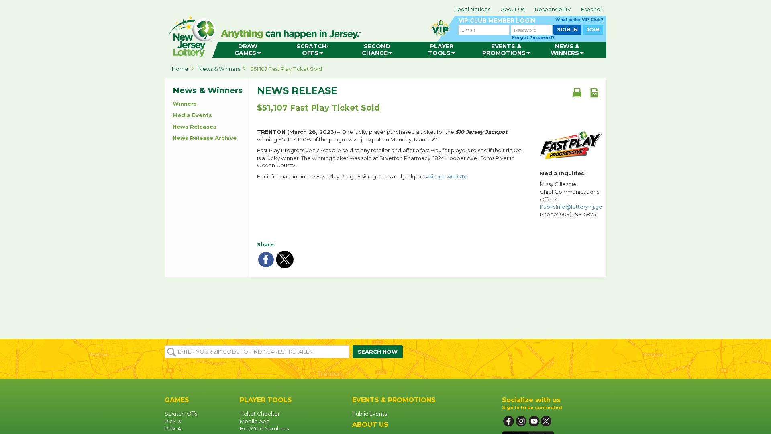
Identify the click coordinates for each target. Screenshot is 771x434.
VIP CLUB (531, 21)
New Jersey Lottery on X (547, 421)
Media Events (192, 115)
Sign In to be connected (532, 407)
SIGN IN (567, 29)
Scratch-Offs (181, 413)
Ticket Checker (260, 413)
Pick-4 (173, 428)
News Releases (194, 126)
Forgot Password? (533, 37)
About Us (512, 9)
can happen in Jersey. (293, 34)
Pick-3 (173, 421)
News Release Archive (205, 138)
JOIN (593, 29)
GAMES (177, 400)
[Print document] (577, 92)
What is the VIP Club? (579, 20)
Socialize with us (531, 400)
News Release (297, 91)
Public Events (369, 413)
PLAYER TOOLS (266, 400)
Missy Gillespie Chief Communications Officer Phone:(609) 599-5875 (571, 199)
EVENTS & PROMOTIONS (394, 400)
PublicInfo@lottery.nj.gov (572, 206)
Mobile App (255, 421)
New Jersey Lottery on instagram (521, 421)
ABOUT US (370, 424)
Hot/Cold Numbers (264, 428)
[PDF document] (594, 92)
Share (265, 244)
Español (591, 9)
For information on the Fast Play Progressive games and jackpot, (362, 176)
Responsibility (553, 9)
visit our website (446, 176)
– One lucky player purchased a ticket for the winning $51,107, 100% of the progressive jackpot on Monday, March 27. (382, 136)
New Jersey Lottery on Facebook (508, 421)
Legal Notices (472, 9)
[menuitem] (247, 50)
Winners (185, 103)
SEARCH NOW (378, 351)
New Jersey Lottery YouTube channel (534, 421)
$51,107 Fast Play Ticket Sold (286, 69)
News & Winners (219, 69)
